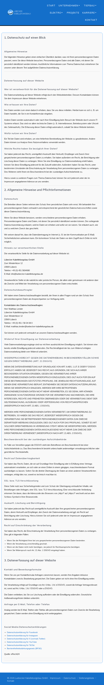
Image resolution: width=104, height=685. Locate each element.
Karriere (88, 12)
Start (51, 5)
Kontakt (91, 19)
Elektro (55, 12)
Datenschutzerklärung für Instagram (22, 635)
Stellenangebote (86, 678)
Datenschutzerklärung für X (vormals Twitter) (26, 639)
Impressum (55, 678)
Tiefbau (89, 5)
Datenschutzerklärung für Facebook (22, 632)
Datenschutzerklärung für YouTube (22, 642)
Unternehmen (68, 5)
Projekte (73, 12)
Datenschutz (70, 678)
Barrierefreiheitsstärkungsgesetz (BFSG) (24, 648)
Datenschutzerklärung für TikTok (21, 645)
